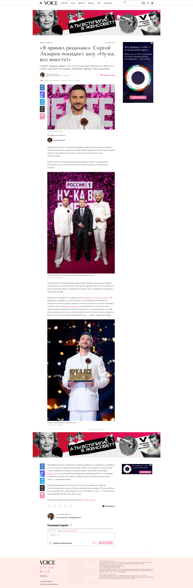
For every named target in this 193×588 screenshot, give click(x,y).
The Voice (51, 3)
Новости (49, 42)
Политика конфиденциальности (49, 584)
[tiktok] (45, 571)
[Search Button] (148, 3)
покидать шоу (52, 473)
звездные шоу (48, 80)
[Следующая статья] (96, 553)
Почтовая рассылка (143, 3)
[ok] (41, 571)
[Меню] (41, 3)
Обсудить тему (109, 75)
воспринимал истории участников (95, 297)
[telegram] (48, 568)
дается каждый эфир (74, 306)
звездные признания (74, 80)
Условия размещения (46, 581)
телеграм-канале (88, 499)
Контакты (43, 576)
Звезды (42, 42)
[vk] (45, 568)
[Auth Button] (152, 3)
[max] (48, 571)
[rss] (41, 568)
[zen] (52, 568)
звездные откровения (60, 80)
